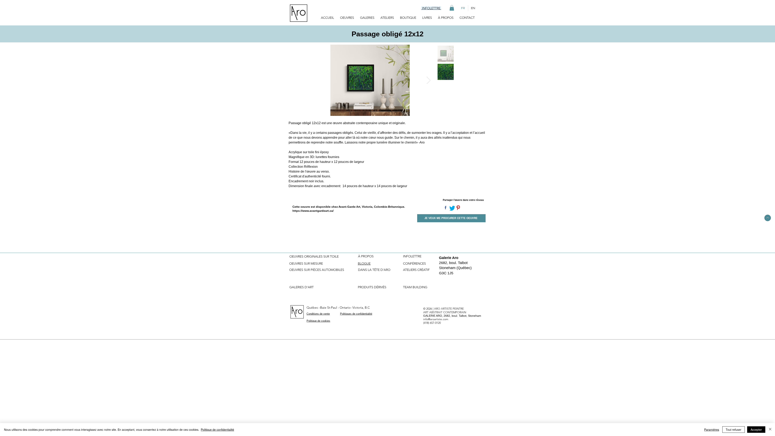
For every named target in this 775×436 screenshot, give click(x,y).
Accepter (756, 430)
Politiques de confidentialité (356, 313)
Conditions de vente (318, 313)
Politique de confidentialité (217, 430)
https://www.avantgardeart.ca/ (313, 210)
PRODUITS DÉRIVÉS (372, 287)
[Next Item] (428, 80)
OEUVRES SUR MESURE (306, 263)
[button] (451, 7)
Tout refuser (733, 430)
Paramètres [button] (711, 430)
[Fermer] (770, 429)
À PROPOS (366, 256)
